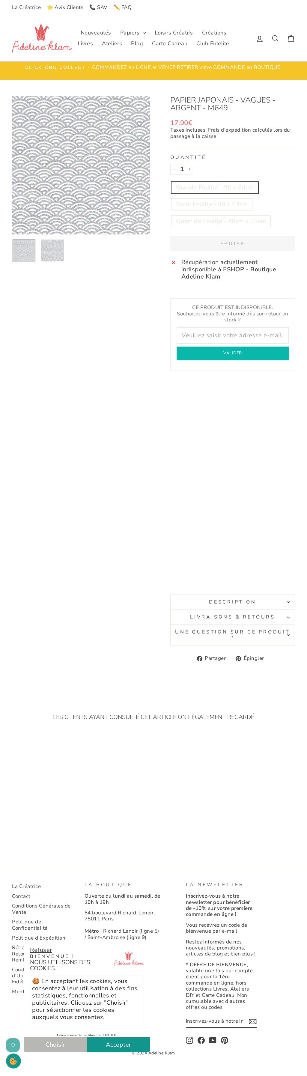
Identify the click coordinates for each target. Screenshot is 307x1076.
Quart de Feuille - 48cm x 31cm (221, 221)
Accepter (118, 1045)
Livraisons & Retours (232, 617)
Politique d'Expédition (38, 937)
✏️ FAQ (123, 7)
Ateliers (112, 43)
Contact (21, 896)
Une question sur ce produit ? (232, 635)
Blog (137, 43)
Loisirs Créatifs (174, 32)
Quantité (188, 157)
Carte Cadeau (169, 43)
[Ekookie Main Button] (13, 1061)
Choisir (55, 1045)
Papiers (130, 32)
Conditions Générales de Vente (41, 908)
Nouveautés (96, 32)
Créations (214, 32)
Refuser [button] (41, 950)
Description (232, 602)
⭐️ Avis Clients (65, 7)
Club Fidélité (212, 43)
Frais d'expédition (229, 130)
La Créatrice (26, 7)
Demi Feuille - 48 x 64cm (212, 204)
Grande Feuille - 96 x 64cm (215, 187)
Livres (85, 43)
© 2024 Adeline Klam (153, 1053)
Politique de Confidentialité (30, 924)
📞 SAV (98, 7)
